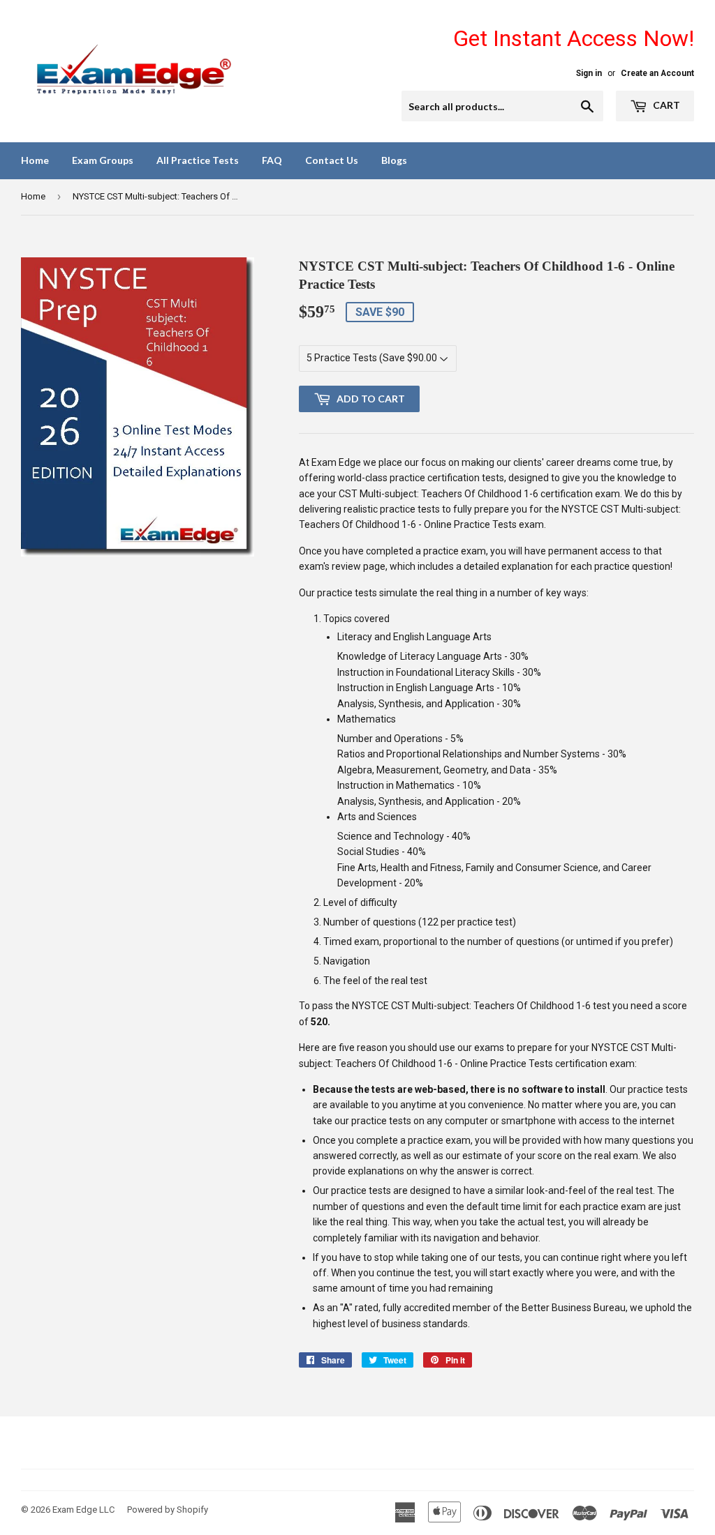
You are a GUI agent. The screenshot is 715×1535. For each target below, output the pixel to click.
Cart (665, 105)
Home (35, 160)
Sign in (589, 73)
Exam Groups (102, 160)
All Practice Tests (197, 160)
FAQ (272, 160)
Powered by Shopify (167, 1509)
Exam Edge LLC (83, 1509)
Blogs (394, 160)
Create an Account (657, 73)
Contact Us (331, 160)
